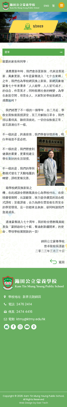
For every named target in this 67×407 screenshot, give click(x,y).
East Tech (42, 402)
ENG (46, 6)
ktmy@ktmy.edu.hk (30, 319)
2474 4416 (24, 312)
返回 (62, 262)
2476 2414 (24, 304)
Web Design (26, 402)
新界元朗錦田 (32, 297)
